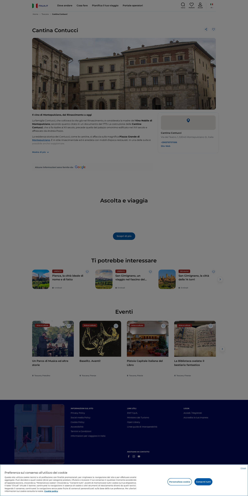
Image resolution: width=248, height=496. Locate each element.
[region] (124, 480)
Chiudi (243, 468)
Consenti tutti (203, 482)
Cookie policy (51, 491)
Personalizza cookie (179, 482)
